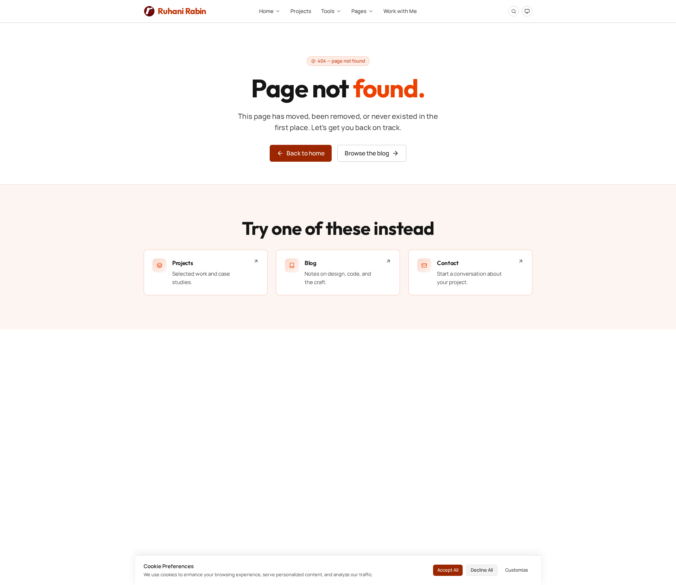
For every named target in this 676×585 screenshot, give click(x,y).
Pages (359, 11)
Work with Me (400, 11)
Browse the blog (367, 153)
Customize (516, 570)
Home (266, 11)
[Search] (513, 11)
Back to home (306, 153)
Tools (327, 11)
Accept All (447, 570)
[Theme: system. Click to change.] (527, 11)
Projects (300, 11)
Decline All (482, 570)
